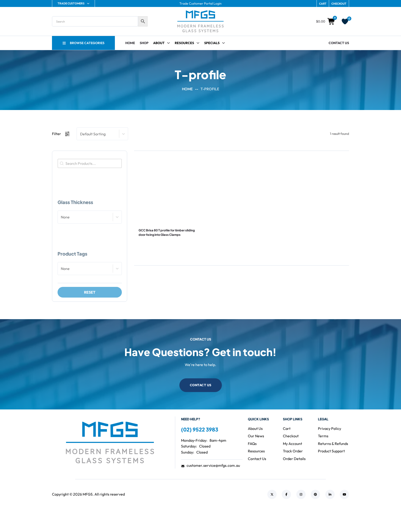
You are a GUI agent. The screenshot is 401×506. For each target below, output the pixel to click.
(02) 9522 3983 (199, 429)
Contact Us (339, 43)
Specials (212, 43)
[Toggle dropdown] (198, 43)
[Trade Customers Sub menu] (88, 3)
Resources (184, 43)
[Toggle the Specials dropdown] (223, 43)
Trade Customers (71, 3)
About (159, 43)
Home (130, 43)
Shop (144, 43)
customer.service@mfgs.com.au (213, 465)
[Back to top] (385, 492)
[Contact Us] (154, 246)
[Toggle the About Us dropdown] (168, 43)
